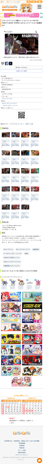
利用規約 (21, 448)
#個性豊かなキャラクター (12, 266)
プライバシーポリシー (21, 455)
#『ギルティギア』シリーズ (12, 253)
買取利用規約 (22, 452)
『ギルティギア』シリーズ (10, 105)
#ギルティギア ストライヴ (12, 261)
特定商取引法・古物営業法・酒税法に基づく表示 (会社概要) (21, 441)
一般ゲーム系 (29, 124)
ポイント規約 (22, 450)
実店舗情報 (22, 443)
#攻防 (26, 253)
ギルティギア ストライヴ (9, 103)
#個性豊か (36, 249)
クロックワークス (7, 98)
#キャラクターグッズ (23, 249)
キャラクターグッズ (16, 124)
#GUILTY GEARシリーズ (12, 257)
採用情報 (21, 445)
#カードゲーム (8, 249)
